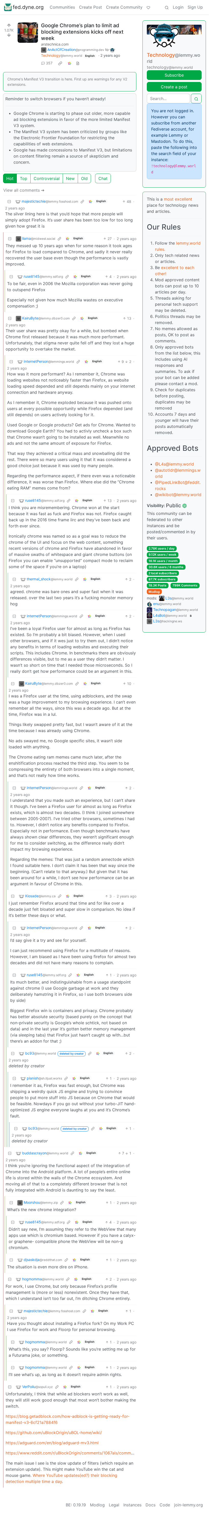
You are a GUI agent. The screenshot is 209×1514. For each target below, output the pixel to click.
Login (178, 7)
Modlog (154, 592)
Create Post (90, 7)
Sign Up (195, 7)
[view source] (78, 63)
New (70, 178)
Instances (132, 1504)
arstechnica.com (55, 44)
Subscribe (174, 75)
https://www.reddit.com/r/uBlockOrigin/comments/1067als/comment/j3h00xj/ (80, 1452)
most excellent (178, 199)
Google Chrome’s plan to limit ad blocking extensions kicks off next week (82, 31)
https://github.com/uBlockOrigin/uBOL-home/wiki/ (54, 1432)
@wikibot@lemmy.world (178, 494)
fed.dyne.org (28, 7)
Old (84, 178)
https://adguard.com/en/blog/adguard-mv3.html (52, 1442)
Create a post (174, 86)
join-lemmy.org (188, 1504)
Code (165, 1504)
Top (23, 178)
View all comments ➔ (23, 190)
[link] (60, 63)
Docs (150, 1504)
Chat (103, 178)
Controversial (47, 178)
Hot (10, 178)
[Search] (167, 7)
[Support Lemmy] (148, 7)
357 (49, 63)
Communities (62, 7)
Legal (114, 1504)
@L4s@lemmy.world (174, 464)
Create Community (124, 7)
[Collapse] (9, 201)
